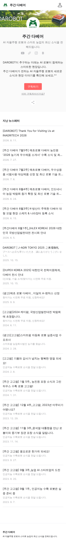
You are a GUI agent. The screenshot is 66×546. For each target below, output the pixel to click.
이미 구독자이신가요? (33, 93)
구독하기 (33, 86)
